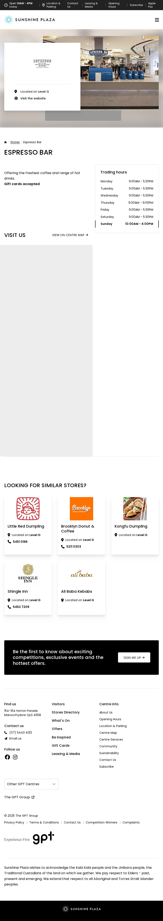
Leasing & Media (91, 5)
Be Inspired (61, 737)
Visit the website (33, 98)
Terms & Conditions (44, 822)
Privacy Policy (14, 822)
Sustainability (109, 753)
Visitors (58, 704)
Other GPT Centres (23, 784)
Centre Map (108, 733)
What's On (61, 721)
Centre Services (111, 739)
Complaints (131, 822)
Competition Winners (101, 822)
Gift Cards (61, 746)
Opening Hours (113, 5)
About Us (105, 712)
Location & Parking (113, 726)
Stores (15, 142)
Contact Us (72, 5)
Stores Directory (66, 712)
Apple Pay (151, 5)
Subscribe (136, 5)
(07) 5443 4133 (20, 732)
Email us (15, 738)
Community (108, 746)
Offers (57, 729)
